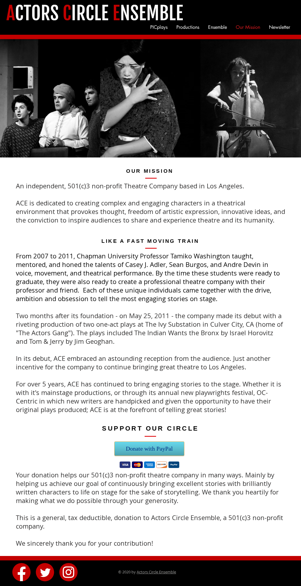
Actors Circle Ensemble (156, 572)
